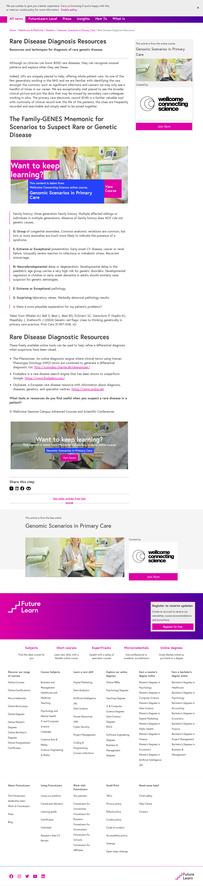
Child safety (145, 795)
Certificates (47, 819)
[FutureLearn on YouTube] (35, 876)
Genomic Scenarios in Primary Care (76, 30)
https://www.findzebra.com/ (45, 378)
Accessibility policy (116, 835)
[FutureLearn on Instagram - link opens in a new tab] (19, 876)
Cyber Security (81, 726)
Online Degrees (16, 714)
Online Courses (16, 682)
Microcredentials (17, 698)
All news (16, 18)
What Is (118, 18)
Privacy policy (113, 803)
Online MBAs (113, 682)
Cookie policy (113, 819)
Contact (143, 811)
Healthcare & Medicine (30, 30)
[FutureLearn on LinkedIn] (43, 876)
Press (67, 18)
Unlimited (46, 827)
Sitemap (110, 843)
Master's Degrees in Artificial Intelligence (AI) (150, 760)
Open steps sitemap (117, 851)
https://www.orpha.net (88, 389)
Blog (10, 822)
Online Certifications (19, 690)
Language (46, 731)
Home (13, 30)
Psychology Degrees (117, 690)
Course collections (83, 753)
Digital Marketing (82, 682)
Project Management (84, 734)
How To (101, 18)
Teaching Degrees (115, 698)
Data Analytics (81, 690)
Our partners (80, 795)
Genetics (50, 30)
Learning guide (49, 811)
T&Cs (109, 795)
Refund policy (113, 811)
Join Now (164, 126)
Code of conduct (115, 827)
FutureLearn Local (43, 18)
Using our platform (51, 795)
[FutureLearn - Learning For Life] (184, 876)
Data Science (80, 708)
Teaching (45, 703)
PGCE (109, 726)
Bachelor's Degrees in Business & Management (183, 749)
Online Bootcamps (18, 706)
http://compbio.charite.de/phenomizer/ (62, 367)
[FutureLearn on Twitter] (27, 876)
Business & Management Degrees (113, 750)
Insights (83, 18)
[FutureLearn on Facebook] (12, 876)
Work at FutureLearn (19, 806)
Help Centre (145, 803)
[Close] (197, 7)
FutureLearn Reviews (52, 803)
